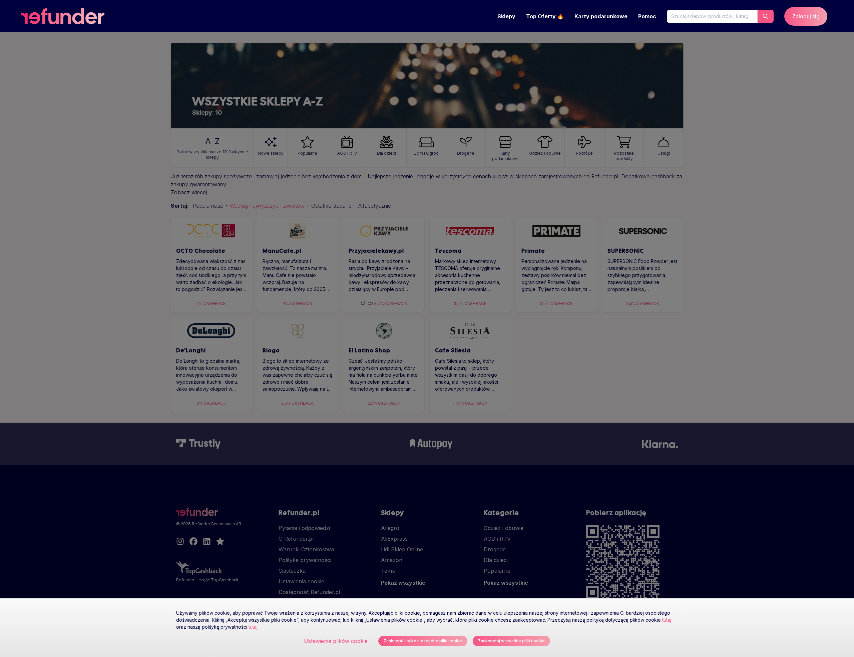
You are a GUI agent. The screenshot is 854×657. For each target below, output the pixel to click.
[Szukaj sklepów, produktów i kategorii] (766, 16)
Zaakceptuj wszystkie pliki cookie (511, 640)
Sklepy (506, 16)
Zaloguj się (805, 16)
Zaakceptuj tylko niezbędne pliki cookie (423, 640)
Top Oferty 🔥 (545, 16)
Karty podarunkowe (600, 16)
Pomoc (647, 16)
